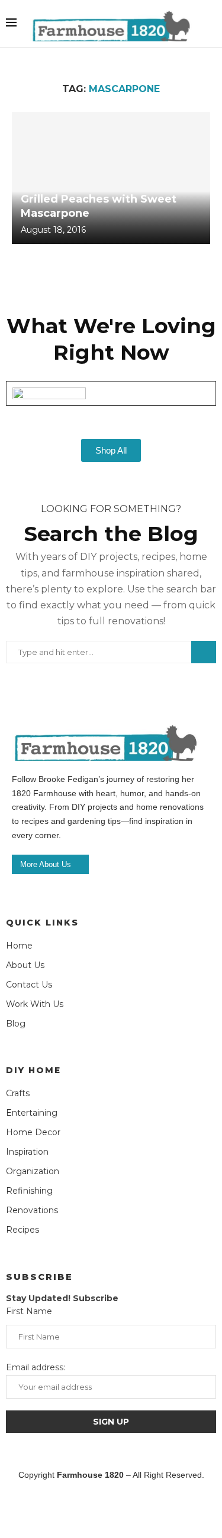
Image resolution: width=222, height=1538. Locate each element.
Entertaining (31, 1113)
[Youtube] (128, 1509)
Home (19, 945)
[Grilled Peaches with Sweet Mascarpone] (111, 178)
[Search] (210, 23)
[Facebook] (23, 1509)
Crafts (18, 1093)
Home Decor (33, 1132)
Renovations (32, 1210)
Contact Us (29, 984)
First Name (29, 1311)
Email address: (35, 1367)
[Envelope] (198, 1509)
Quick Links (42, 922)
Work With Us (34, 1004)
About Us (25, 965)
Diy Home (33, 1070)
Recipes (22, 1230)
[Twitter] (58, 1509)
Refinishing (29, 1191)
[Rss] (163, 1509)
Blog (15, 1023)
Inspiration (27, 1152)
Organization (32, 1171)
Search (203, 652)
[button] (111, 411)
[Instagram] (93, 1509)
